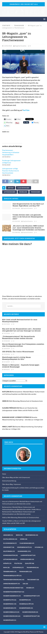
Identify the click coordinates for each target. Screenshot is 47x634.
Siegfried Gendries (20, 46)
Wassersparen (9, 608)
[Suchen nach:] (23, 306)
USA (25, 583)
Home (4, 474)
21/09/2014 (7, 354)
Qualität (29, 563)
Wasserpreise (9, 604)
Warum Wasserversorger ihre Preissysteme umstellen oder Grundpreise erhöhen (23, 345)
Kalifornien (9, 551)
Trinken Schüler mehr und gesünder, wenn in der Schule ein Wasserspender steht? (28, 216)
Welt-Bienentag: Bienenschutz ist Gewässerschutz (26, 401)
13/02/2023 (8, 46)
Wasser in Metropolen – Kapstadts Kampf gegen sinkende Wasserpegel (20, 365)
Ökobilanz (23, 192)
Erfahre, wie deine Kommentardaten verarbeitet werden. (21, 299)
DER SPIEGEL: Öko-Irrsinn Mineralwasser (18, 351)
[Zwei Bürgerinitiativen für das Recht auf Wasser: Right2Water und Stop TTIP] (6, 206)
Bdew (19, 535)
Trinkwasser (35, 192)
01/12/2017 (7, 362)
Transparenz (33, 567)
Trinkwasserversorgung (13, 579)
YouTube (26, 110)
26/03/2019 (7, 348)
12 (13, 341)
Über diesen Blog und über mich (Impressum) (16, 477)
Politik (18, 563)
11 (13, 348)
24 (13, 324)
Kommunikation (10, 555)
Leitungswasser (9, 192)
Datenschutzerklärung (9, 481)
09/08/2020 (7, 341)
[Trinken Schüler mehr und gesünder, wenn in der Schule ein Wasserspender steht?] (6, 217)
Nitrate (7, 563)
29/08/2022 (17, 232)
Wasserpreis (25, 600)
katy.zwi (4, 501)
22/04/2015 (17, 221)
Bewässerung (32, 535)
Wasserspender (26, 608)
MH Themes (39, 632)
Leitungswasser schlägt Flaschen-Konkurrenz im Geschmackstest (10, 171)
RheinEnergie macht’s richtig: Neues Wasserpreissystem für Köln (16, 358)
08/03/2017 (7, 369)
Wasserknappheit (32, 596)
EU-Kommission (10, 543)
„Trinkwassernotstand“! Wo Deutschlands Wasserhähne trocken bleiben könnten (18, 337)
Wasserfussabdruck (12, 596)
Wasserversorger (30, 612)
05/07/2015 (7, 324)
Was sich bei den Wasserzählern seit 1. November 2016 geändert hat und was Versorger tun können (21, 329)
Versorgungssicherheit (13, 588)
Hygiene (39, 547)
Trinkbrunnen (9, 571)
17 (13, 333)
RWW (6, 567)
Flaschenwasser (23, 188)
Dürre (23, 539)
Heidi (3, 517)
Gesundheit (8, 547)
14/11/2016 (7, 333)
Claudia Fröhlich (7, 521)
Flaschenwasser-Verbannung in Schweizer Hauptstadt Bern (10, 152)
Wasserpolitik (9, 600)
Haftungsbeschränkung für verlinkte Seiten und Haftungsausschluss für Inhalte (23, 489)
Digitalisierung (10, 539)
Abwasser (8, 535)
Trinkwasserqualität (12, 575)
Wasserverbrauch (11, 612)
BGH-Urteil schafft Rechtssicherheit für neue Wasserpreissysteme (19, 320)
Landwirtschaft (28, 555)
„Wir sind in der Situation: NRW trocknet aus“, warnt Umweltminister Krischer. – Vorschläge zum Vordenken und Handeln (29, 227)
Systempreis (18, 567)
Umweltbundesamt (11, 583)
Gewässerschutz (24, 547)
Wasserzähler (9, 620)
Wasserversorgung (11, 616)
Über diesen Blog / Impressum (11, 484)
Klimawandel (24, 551)
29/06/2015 (17, 208)
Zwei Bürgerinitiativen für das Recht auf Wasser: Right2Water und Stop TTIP (28, 204)
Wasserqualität (26, 604)
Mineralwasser (27, 559)
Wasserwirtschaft (31, 616)
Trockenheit (33, 579)
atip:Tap (11, 188)
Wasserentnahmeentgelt (13, 592)
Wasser (30, 588)
